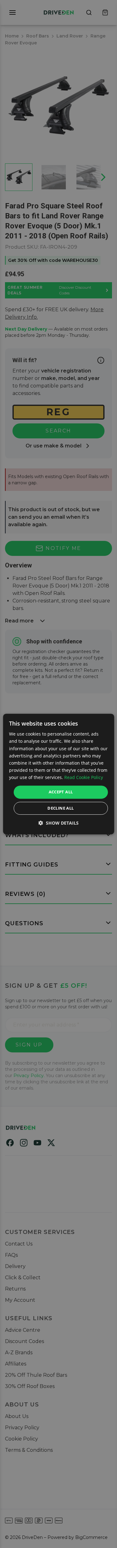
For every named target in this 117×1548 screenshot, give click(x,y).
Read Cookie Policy (83, 777)
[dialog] (58, 774)
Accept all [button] (61, 792)
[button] (58, 822)
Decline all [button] (60, 808)
